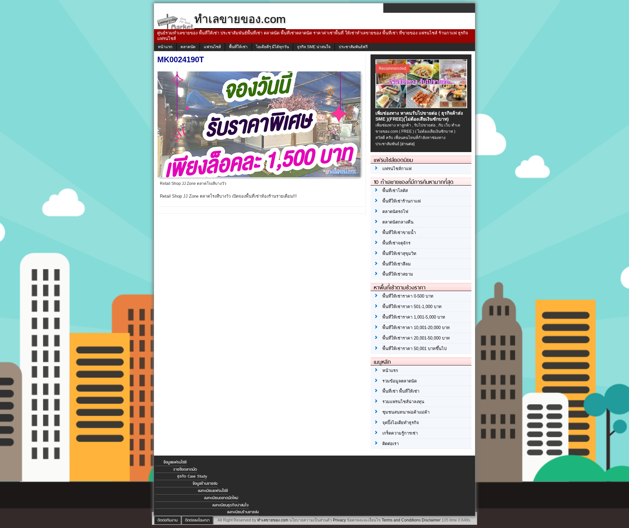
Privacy (339, 520)
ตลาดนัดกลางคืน (397, 222)
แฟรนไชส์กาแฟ (396, 168)
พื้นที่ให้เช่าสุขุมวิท (399, 253)
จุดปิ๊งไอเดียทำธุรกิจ (400, 422)
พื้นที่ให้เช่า (238, 47)
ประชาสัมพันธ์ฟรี (353, 47)
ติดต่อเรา (390, 443)
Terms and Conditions (401, 520)
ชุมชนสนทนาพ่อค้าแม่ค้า (405, 412)
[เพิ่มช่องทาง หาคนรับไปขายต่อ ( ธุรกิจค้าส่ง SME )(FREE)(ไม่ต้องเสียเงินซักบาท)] (422, 106)
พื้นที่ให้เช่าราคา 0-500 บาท (407, 296)
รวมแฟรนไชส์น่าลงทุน (403, 401)
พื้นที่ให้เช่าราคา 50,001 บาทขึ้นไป (414, 348)
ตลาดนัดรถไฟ (395, 211)
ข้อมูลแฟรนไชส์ (174, 462)
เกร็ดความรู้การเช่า (400, 433)
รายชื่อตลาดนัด (185, 469)
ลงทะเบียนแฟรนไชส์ (213, 490)
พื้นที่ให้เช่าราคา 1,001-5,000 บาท (413, 317)
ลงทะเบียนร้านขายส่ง (243, 512)
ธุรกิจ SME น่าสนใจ (314, 47)
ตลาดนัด (188, 47)
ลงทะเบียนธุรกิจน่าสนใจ (230, 505)
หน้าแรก (165, 47)
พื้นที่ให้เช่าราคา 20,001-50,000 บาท (416, 338)
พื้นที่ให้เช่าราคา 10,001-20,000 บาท (416, 327)
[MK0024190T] (260, 175)
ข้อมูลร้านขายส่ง (205, 483)
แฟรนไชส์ (212, 47)
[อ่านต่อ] (407, 144)
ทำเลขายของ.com (272, 520)
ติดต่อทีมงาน (168, 520)
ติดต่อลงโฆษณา (197, 520)
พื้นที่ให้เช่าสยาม (397, 274)
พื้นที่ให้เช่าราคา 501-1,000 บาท (412, 306)
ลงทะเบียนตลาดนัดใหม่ (221, 498)
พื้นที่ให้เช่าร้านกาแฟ (401, 201)
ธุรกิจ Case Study (192, 476)
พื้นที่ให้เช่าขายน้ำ (399, 232)
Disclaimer (431, 520)
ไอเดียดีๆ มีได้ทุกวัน (272, 47)
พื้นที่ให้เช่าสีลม (396, 264)
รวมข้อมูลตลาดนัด (399, 381)
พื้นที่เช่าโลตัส (395, 190)
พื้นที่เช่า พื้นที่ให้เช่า (400, 391)
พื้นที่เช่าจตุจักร (396, 243)
